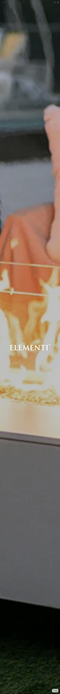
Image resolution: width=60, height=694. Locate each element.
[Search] (5, 2)
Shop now (28, 690)
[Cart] (58, 2)
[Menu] (2, 2)
